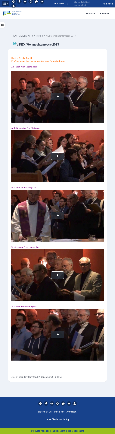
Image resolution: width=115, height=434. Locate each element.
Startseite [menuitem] (90, 13)
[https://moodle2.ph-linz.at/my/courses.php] (69, 403)
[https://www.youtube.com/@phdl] (52, 403)
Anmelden (108, 4)
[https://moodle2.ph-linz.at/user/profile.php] (13, 6)
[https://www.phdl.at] (40, 403)
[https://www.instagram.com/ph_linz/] (57, 403)
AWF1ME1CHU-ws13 (23, 36)
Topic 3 (39, 36)
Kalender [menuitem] (104, 13)
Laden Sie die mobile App (57, 419)
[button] (5, 3)
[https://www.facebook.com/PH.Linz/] (46, 403)
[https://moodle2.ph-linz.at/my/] (63, 403)
